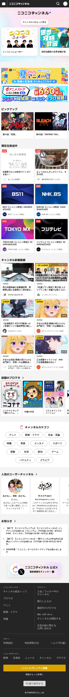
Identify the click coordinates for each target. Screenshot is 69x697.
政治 (40, 451)
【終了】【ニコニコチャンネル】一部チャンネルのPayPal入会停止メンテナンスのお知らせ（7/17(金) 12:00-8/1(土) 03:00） (34, 541)
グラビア (45, 460)
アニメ (12, 434)
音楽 (23, 443)
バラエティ (25, 460)
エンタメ (39, 443)
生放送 (16, 657)
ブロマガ (8, 598)
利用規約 (8, 642)
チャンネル (45, 657)
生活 (26, 451)
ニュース (29, 657)
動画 (5, 657)
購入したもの (44, 601)
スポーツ (57, 443)
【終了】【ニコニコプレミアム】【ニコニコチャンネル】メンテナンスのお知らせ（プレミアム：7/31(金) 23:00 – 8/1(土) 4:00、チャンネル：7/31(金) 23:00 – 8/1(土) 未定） (34, 531)
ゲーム (55, 451)
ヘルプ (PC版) (58, 642)
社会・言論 (54, 434)
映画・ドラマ (32, 434)
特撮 (9, 443)
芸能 (12, 451)
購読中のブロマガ (46, 607)
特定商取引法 (32, 642)
